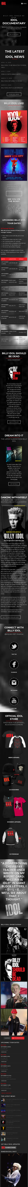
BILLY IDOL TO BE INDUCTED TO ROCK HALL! (16, 1097)
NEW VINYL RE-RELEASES (12, 1131)
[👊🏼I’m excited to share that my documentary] (14, 966)
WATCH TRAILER (14, 420)
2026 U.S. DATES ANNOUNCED (11, 72)
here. (16, 477)
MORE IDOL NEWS (14, 92)
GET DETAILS (14, 32)
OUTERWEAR (14, 852)
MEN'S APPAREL (14, 756)
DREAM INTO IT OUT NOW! (12, 1136)
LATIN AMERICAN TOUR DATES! (13, 1125)
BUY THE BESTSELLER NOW (11, 615)
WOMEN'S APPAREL (14, 820)
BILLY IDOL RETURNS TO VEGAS (11, 79)
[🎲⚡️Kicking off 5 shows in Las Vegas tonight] (14, 938)
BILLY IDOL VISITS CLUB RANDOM (12, 86)
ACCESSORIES (14, 788)
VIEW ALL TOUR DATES (14, 191)
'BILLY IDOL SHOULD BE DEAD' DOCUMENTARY (13, 1120)
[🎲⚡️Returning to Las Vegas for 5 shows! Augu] (14, 993)
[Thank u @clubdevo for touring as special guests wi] (14, 1020)
